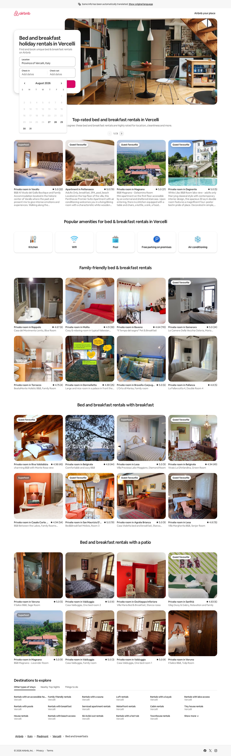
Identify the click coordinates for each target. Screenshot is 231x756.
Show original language (141, 4)
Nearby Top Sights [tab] (50, 687)
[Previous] (109, 133)
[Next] (121, 133)
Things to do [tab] (71, 687)
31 (30, 128)
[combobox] (47, 63)
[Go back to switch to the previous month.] (25, 83)
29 (61, 122)
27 (49, 122)
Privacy (40, 750)
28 (55, 122)
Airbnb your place (204, 13)
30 (24, 128)
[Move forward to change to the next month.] (61, 83)
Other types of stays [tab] (25, 687)
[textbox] (33, 74)
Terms (50, 750)
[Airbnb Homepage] (22, 13)
